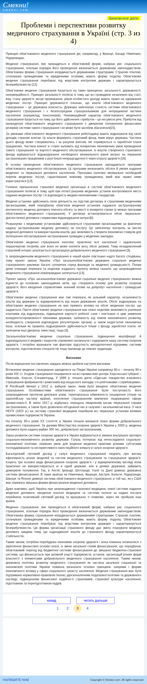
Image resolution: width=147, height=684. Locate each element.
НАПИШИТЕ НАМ (16, 680)
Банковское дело (123, 18)
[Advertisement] (73, 647)
